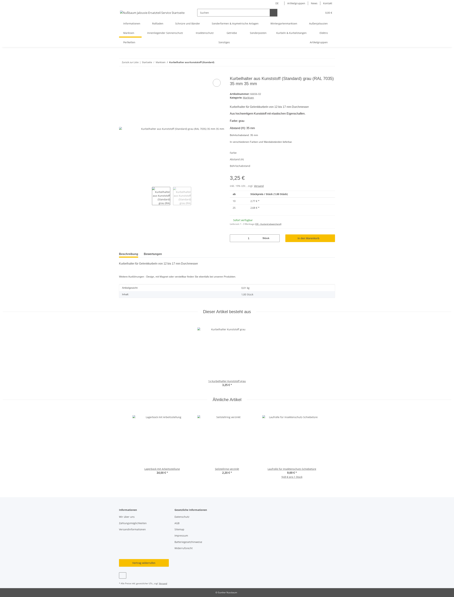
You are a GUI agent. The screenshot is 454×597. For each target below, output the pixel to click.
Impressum (181, 535)
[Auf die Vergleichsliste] (217, 83)
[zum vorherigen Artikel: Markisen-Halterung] (323, 62)
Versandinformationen (132, 529)
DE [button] (277, 3)
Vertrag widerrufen (143, 563)
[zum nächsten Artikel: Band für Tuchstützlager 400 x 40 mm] (331, 62)
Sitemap (179, 529)
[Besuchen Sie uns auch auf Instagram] (122, 575)
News (314, 3)
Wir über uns (127, 516)
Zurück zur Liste (130, 62)
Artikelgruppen (296, 3)
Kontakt (327, 3)
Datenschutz (182, 516)
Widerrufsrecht (184, 548)
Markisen (248, 97)
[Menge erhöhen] (275, 238)
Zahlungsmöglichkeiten (133, 523)
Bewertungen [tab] (153, 254)
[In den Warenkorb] (122, 74)
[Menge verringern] (234, 238)
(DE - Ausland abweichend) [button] (268, 224)
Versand (259, 186)
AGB (177, 523)
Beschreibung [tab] (128, 254)
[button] (313, 13)
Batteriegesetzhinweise (188, 542)
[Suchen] (273, 12)
